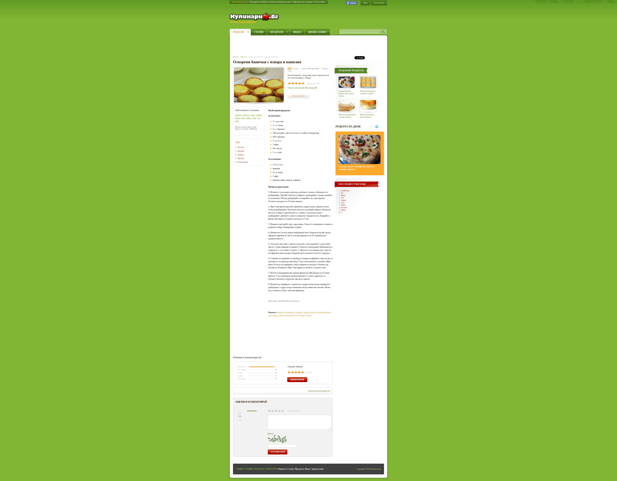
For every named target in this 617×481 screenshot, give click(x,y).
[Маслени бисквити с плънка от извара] (368, 82)
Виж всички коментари (319, 391)
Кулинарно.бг (254, 18)
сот (342, 198)
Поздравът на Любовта (259, 2)
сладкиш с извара (302, 312)
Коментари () (311, 88)
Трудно (296, 68)
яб (342, 193)
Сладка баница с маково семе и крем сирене (346, 93)
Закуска (241, 158)
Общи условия (244, 469)
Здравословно (317, 32)
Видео (297, 32)
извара (258, 115)
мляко (248, 118)
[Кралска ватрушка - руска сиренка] (368, 105)
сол (258, 118)
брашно (238, 115)
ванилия (246, 115)
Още (237, 142)
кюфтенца (345, 190)
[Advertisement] (291, 44)
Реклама (259, 469)
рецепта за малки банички (320, 312)
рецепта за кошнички (285, 312)
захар (252, 115)
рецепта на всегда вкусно (288, 315)
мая (242, 118)
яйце (237, 121)
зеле (342, 203)
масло (237, 118)
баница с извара (305, 315)
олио (254, 118)
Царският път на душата (303, 2)
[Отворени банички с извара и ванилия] (259, 85)
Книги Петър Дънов (240, 2)
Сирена (240, 155)
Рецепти (238, 32)
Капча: (271, 433)
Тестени (241, 147)
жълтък (344, 207)
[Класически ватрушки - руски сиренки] (347, 105)
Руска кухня (243, 162)
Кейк (343, 205)
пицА (343, 210)
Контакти (271, 469)
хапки (343, 200)
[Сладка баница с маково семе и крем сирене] (347, 82)
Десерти (241, 151)
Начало (236, 57)
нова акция (272, 315)
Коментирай (297, 379)
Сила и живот (319, 2)
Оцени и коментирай (296, 88)
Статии (259, 32)
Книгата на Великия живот (281, 2)
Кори (343, 195)
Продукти (276, 32)
